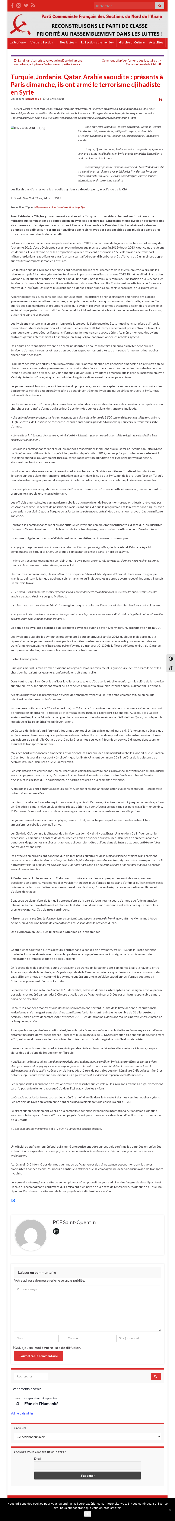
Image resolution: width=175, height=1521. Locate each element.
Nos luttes (67, 42)
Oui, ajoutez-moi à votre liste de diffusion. (47, 1347)
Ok (87, 1514)
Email (37, 1458)
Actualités (156, 42)
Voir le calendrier (22, 1413)
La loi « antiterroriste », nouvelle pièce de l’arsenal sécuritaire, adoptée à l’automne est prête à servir (48, 62)
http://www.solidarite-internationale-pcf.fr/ (59, 207)
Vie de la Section (42, 42)
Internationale (33, 98)
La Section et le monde (96, 42)
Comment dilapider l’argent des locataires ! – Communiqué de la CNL (131, 62)
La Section (17, 42)
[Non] (170, 1510)
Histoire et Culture (132, 42)
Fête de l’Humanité (41, 1403)
